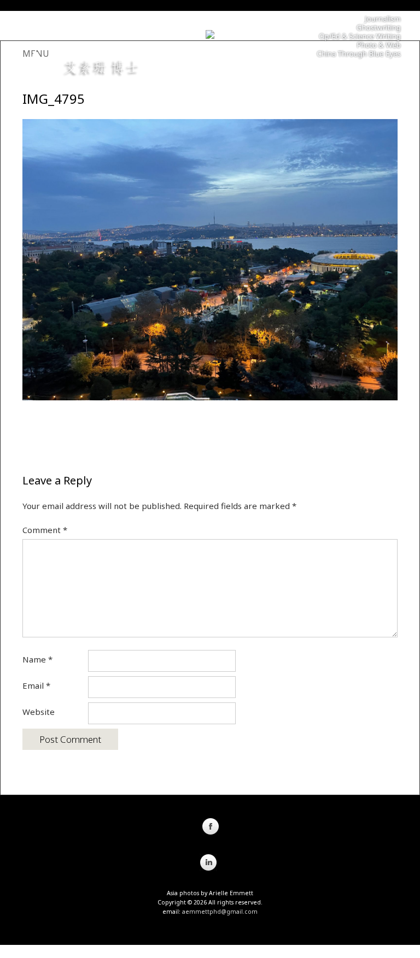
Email (36, 685)
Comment (44, 529)
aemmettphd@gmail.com (220, 911)
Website (38, 711)
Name (37, 659)
